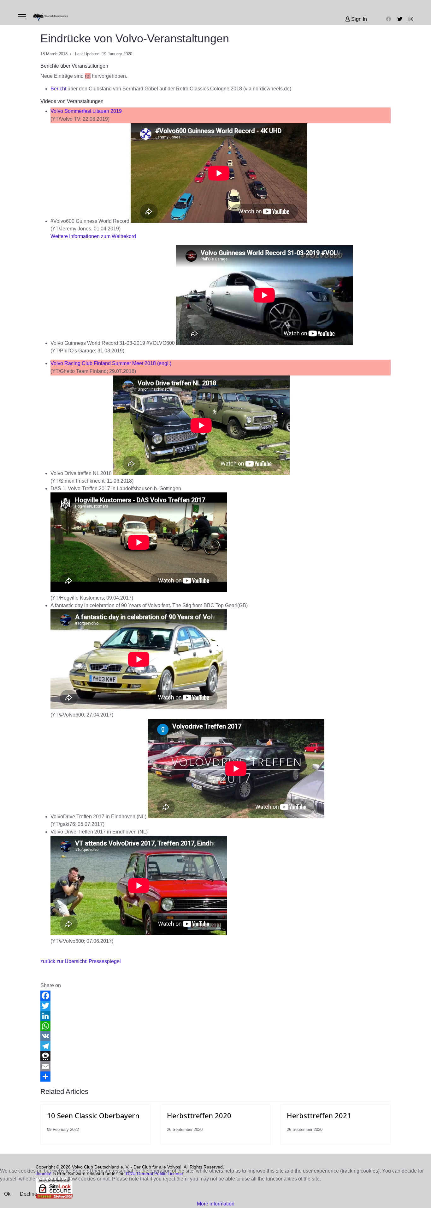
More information (215, 1203)
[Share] (215, 1076)
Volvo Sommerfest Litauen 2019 (86, 111)
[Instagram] (411, 19)
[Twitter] (399, 19)
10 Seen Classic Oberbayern (93, 1115)
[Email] (215, 1066)
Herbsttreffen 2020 (199, 1115)
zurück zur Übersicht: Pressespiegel (80, 961)
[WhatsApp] (215, 1026)
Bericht (58, 88)
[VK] (215, 1036)
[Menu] (22, 17)
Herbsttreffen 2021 (319, 1115)
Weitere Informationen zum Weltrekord (93, 236)
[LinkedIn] (215, 1016)
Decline (28, 1194)
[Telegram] (215, 1046)
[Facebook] (388, 19)
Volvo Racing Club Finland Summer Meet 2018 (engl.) (110, 363)
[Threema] (215, 1056)
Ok (7, 1194)
